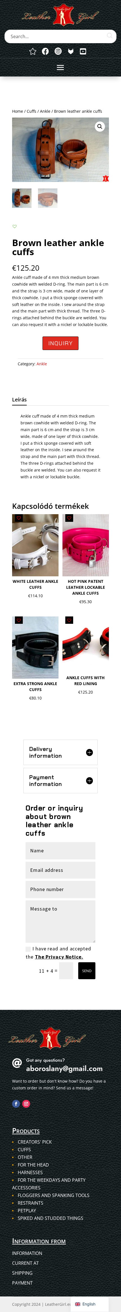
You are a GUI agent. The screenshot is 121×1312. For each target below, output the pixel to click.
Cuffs (31, 111)
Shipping (22, 1273)
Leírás (19, 399)
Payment (22, 1283)
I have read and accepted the (58, 952)
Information (27, 1253)
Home (17, 111)
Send (86, 970)
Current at (25, 1263)
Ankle (45, 111)
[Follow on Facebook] (16, 1104)
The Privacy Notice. (59, 956)
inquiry (60, 343)
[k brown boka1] (70, 51)
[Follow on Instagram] (26, 1104)
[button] (100, 126)
